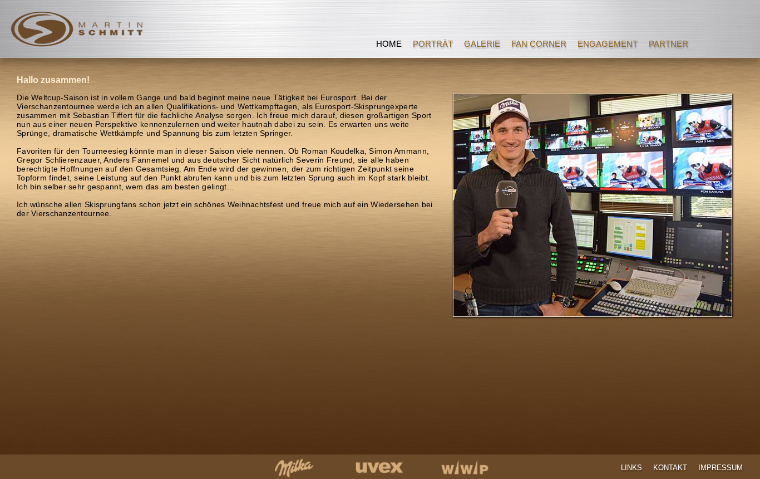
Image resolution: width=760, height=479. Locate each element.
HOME (389, 43)
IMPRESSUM (720, 467)
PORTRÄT (433, 43)
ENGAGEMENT (608, 43)
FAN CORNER (538, 43)
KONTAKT (670, 467)
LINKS (631, 467)
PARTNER (668, 43)
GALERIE (482, 43)
